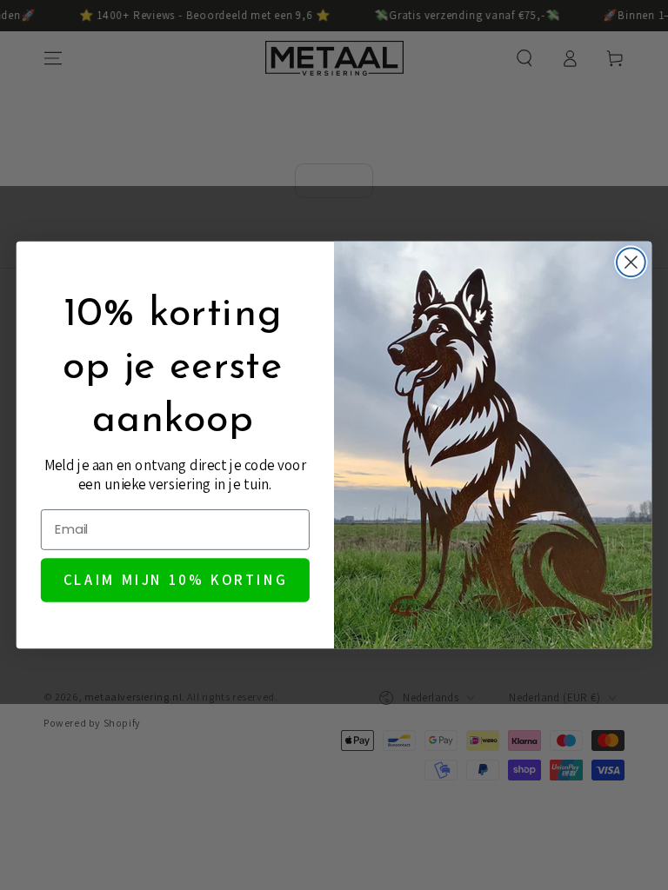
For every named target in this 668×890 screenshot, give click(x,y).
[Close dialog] (631, 262)
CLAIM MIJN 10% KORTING (175, 579)
